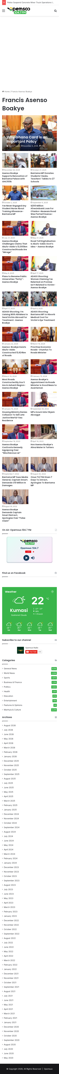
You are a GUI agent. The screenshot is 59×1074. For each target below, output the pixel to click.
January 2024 (10, 863)
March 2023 (9, 907)
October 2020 (10, 1036)
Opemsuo (48, 1069)
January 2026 (10, 756)
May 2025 (8, 792)
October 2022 (10, 929)
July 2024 (8, 836)
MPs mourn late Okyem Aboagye (43, 413)
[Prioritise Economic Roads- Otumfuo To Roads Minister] (44, 334)
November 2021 (11, 978)
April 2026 (8, 743)
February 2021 (10, 1018)
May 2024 (8, 845)
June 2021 (8, 1000)
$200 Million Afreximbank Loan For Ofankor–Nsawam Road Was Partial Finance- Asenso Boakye (43, 211)
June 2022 (9, 947)
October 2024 (10, 823)
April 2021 (8, 1009)
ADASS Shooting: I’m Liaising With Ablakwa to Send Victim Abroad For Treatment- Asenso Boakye (15, 317)
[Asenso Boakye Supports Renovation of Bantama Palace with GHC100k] (15, 160)
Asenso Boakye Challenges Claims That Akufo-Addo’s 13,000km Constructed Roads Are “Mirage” (14, 247)
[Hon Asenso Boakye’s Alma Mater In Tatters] (44, 431)
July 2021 (8, 996)
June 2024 (9, 841)
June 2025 (9, 787)
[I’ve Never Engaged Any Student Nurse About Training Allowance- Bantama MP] (15, 193)
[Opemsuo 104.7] (18, 10)
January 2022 (10, 969)
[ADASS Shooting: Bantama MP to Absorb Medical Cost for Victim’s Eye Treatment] (44, 299)
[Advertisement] (29, 58)
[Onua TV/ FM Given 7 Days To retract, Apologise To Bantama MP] (44, 464)
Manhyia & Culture (12, 710)
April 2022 (8, 956)
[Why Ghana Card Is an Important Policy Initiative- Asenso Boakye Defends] (29, 133)
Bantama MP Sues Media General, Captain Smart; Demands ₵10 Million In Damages (15, 481)
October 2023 (10, 876)
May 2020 (8, 1058)
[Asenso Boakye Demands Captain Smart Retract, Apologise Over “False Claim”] (15, 496)
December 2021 (11, 973)
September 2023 (11, 880)
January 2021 (10, 1022)
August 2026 (10, 725)
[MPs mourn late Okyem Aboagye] (44, 399)
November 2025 (11, 765)
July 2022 (8, 942)
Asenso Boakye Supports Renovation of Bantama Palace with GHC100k (14, 177)
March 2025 (9, 801)
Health (7, 691)
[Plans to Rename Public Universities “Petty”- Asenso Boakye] (15, 263)
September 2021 (11, 987)
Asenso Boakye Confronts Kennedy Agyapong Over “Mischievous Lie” (12, 448)
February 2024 (10, 858)
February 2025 (10, 805)
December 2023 (11, 867)
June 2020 (9, 1053)
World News (9, 673)
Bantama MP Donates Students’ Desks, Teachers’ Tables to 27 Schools (43, 177)
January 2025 (10, 810)
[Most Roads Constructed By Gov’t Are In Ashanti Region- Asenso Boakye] (15, 366)
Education (8, 696)
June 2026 (9, 734)
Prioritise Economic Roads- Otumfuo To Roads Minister (41, 350)
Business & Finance (13, 682)
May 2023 (8, 898)
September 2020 (11, 1040)
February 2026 (10, 752)
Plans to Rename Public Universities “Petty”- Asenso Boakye (14, 279)
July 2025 (8, 783)
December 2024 (11, 814)
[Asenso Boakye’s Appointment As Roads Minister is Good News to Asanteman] (44, 366)
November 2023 (11, 872)
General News (10, 668)
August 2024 (10, 832)
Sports (7, 678)
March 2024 (9, 854)
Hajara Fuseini (14, 146)
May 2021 (8, 1005)
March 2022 (9, 960)
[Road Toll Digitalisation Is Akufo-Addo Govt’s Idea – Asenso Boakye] (44, 228)
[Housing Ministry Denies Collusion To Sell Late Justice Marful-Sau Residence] (15, 399)
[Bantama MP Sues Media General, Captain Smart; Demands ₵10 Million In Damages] (15, 464)
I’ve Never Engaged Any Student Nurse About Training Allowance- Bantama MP (14, 210)
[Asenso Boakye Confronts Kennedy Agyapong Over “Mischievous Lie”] (15, 431)
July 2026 (8, 730)
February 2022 (10, 965)
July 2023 (8, 889)
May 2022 (8, 951)
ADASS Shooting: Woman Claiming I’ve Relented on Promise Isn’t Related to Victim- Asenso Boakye (43, 282)
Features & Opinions (13, 705)
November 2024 (11, 818)
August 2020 (10, 1044)
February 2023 (10, 911)
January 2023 (10, 916)
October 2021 (10, 982)
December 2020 (11, 1027)
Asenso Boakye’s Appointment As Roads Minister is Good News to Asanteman (44, 383)
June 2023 (9, 894)
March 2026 (9, 747)
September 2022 (11, 934)
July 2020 (8, 1049)
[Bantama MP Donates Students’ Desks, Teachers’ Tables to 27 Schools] (44, 160)
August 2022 (10, 938)
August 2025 (10, 778)
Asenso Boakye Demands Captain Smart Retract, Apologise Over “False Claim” (13, 515)
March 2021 (9, 1013)
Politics (7, 687)
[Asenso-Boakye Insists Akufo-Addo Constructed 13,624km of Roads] (15, 334)
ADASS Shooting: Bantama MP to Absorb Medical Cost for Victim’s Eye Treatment (43, 316)
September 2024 (11, 827)
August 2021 (9, 991)
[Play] (26, 558)
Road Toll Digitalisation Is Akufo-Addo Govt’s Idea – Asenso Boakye (43, 244)
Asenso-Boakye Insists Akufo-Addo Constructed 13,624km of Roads (14, 351)
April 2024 (8, 849)
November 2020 (11, 1031)
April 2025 (8, 796)
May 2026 (8, 739)
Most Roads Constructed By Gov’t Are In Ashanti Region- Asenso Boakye (13, 383)
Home (7, 91)
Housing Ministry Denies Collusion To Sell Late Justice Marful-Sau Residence (14, 416)
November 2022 (11, 925)
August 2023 (10, 885)
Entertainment (10, 700)
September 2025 (11, 774)
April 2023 (8, 903)
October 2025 (10, 770)
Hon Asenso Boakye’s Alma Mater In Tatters (42, 446)
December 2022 (11, 920)
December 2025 (11, 761)
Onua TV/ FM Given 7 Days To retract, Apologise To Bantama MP (43, 481)
